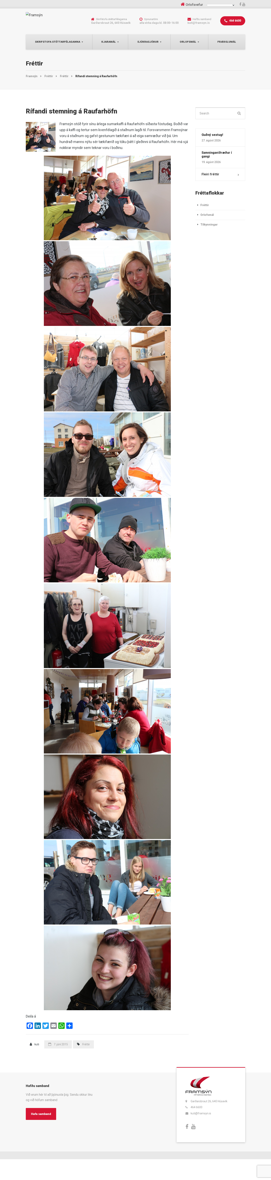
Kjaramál (108, 41)
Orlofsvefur (194, 5)
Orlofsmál (188, 41)
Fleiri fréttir (210, 174)
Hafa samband (41, 1114)
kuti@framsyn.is (201, 1113)
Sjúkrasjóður (148, 41)
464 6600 (235, 20)
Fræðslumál (226, 41)
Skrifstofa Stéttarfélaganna (57, 41)
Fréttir (86, 1044)
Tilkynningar (209, 224)
